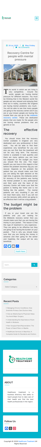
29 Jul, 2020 (13, 45)
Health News (20, 251)
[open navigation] (37, 18)
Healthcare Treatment (26, 441)
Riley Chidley (30, 45)
